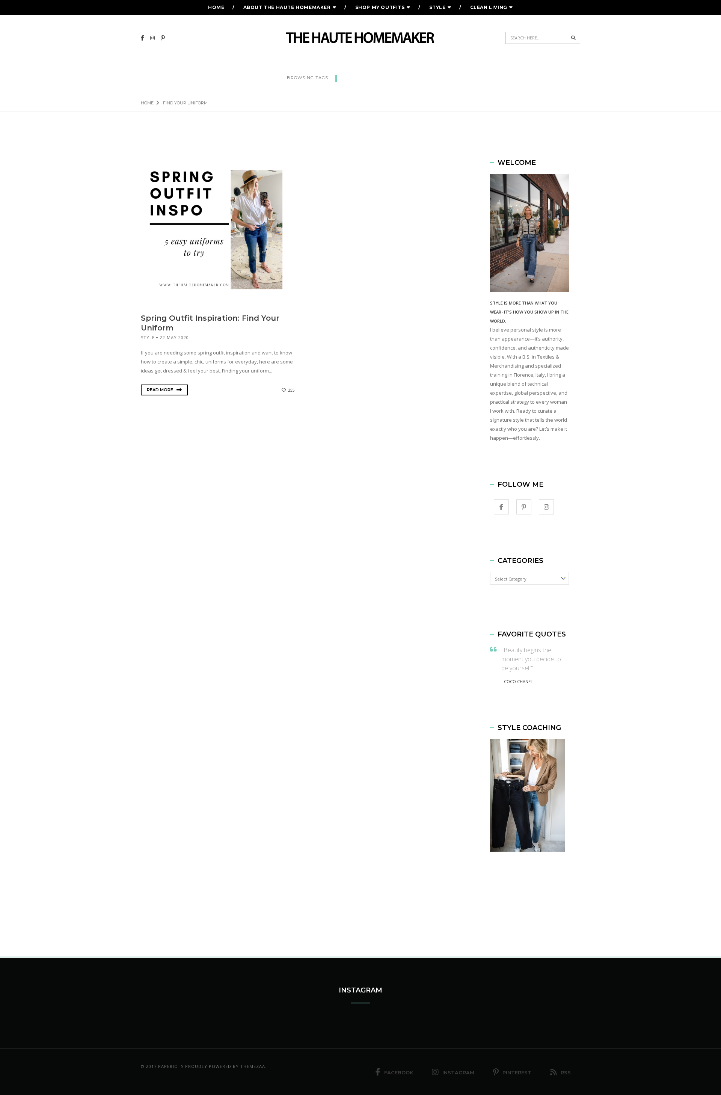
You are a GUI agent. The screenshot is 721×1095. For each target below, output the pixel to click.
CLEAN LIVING (488, 7)
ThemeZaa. (253, 1066)
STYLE (437, 7)
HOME (216, 7)
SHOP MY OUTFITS (380, 7)
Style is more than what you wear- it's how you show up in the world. (529, 312)
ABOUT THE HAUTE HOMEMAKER (287, 7)
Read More (160, 389)
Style (148, 337)
